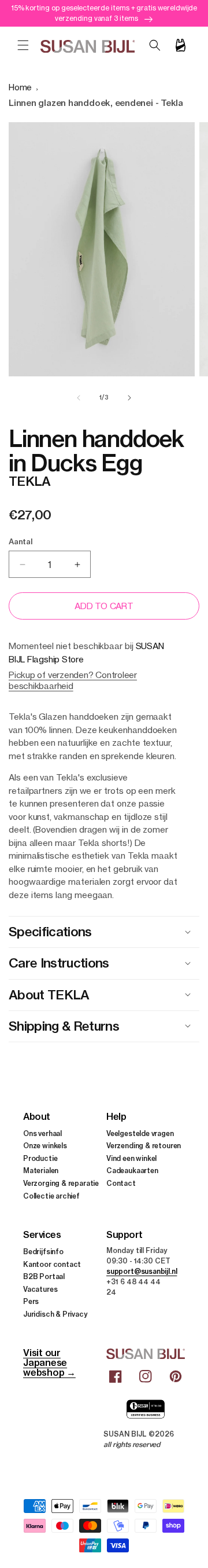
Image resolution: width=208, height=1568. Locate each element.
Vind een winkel (131, 1158)
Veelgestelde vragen (140, 1133)
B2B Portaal (44, 1276)
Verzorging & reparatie (61, 1183)
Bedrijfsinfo (43, 1251)
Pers (31, 1301)
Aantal (20, 541)
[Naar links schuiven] (78, 398)
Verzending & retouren (143, 1145)
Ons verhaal (42, 1133)
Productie (40, 1158)
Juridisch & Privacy (55, 1314)
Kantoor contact (52, 1264)
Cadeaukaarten (132, 1170)
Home (20, 87)
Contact (121, 1183)
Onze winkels (45, 1145)
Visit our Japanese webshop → (49, 1362)
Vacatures (40, 1289)
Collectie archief (51, 1196)
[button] (23, 45)
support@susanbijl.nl (141, 1271)
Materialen (40, 1170)
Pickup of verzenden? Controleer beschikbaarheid (73, 680)
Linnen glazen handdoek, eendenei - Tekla (96, 102)
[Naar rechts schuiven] (129, 398)
